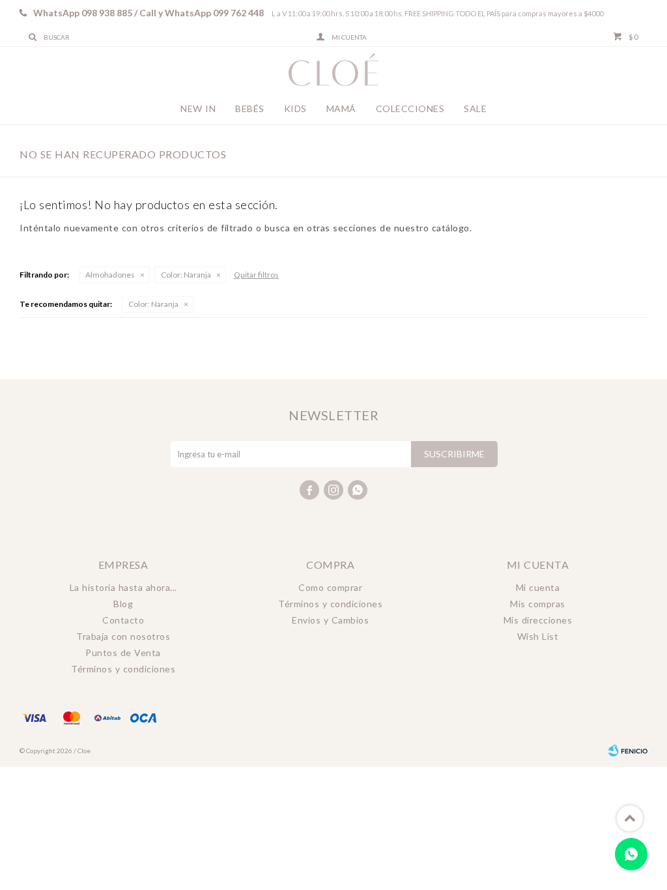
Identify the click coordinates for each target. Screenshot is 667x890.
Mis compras (537, 603)
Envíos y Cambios (330, 619)
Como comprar (330, 587)
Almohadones (110, 275)
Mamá (341, 108)
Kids (295, 108)
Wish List (538, 636)
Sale (475, 108)
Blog (123, 603)
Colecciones (410, 108)
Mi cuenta (538, 587)
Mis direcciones (538, 619)
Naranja (186, 275)
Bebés (249, 108)
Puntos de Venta (123, 652)
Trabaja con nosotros (123, 636)
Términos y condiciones (123, 668)
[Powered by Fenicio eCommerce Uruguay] (627, 750)
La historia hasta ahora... (123, 587)
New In (198, 108)
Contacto (123, 619)
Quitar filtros (256, 275)
